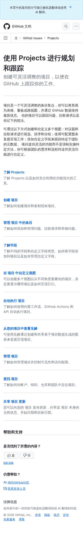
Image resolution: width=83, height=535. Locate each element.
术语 (38, 515)
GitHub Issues (32, 38)
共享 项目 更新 (14, 401)
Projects (53, 38)
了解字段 (10, 245)
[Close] (70, 6)
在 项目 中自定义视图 (19, 273)
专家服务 (9, 519)
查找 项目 (10, 379)
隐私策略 (8, 462)
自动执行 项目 (14, 301)
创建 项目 (10, 200)
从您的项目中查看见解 (20, 328)
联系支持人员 (17, 488)
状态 (57, 515)
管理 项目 (10, 356)
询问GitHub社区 (18, 482)
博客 (22, 519)
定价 (66, 515)
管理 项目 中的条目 (17, 222)
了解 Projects (13, 172)
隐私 (47, 515)
